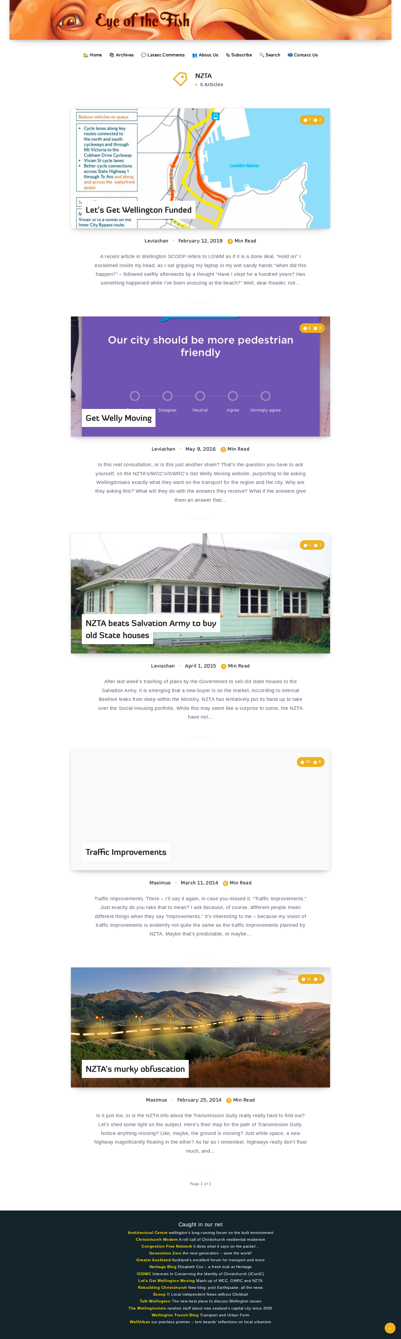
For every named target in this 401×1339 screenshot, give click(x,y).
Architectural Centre (148, 1232)
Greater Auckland (153, 1260)
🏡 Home (92, 55)
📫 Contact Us (303, 55)
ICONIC (144, 1274)
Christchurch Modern (157, 1239)
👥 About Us (205, 55)
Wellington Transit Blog (175, 1315)
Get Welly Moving (119, 418)
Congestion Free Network (167, 1246)
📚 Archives (121, 55)
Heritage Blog (163, 1267)
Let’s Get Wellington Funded (139, 210)
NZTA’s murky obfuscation (135, 1069)
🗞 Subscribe (239, 55)
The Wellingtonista (147, 1308)
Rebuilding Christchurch (162, 1287)
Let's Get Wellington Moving (166, 1280)
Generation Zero (165, 1253)
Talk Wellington (155, 1301)
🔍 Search (269, 55)
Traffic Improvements (126, 852)
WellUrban (140, 1322)
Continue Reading (304, 212)
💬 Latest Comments (163, 55)
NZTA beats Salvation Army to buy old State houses (151, 629)
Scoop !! (161, 1294)
